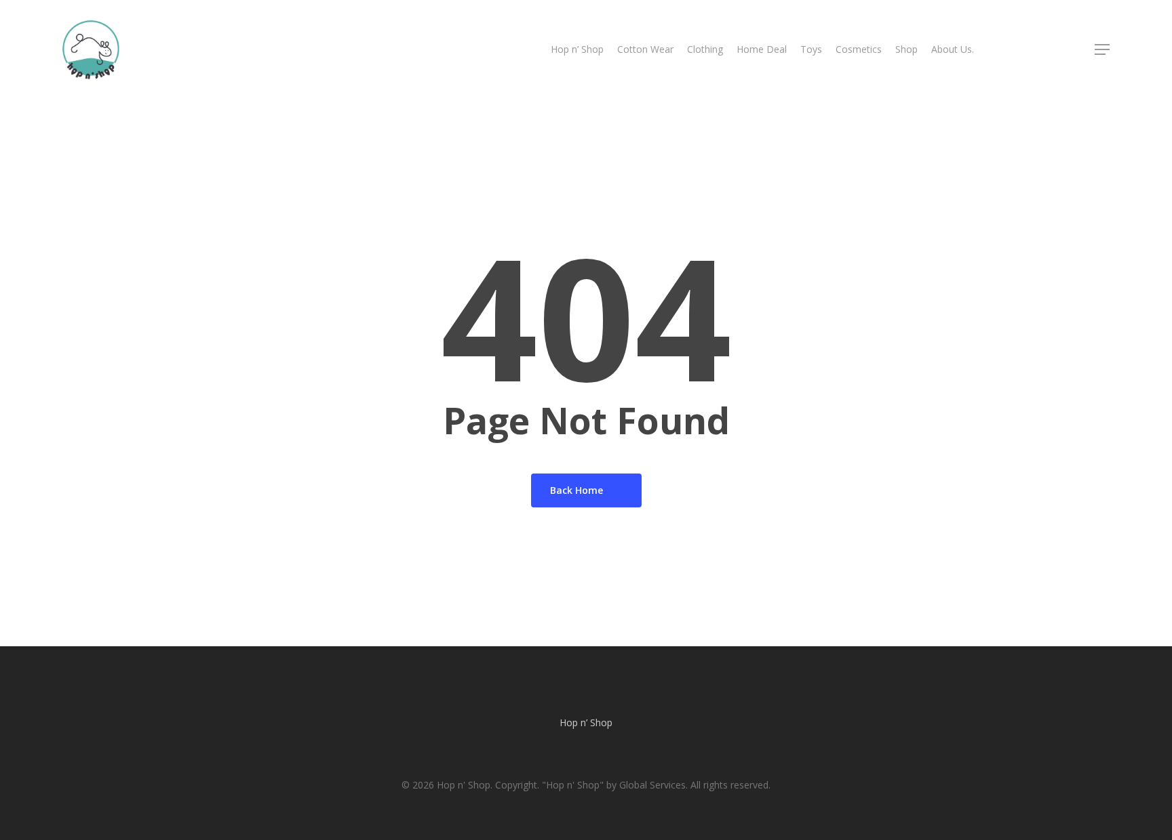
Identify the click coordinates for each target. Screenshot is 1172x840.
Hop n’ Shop (586, 722)
